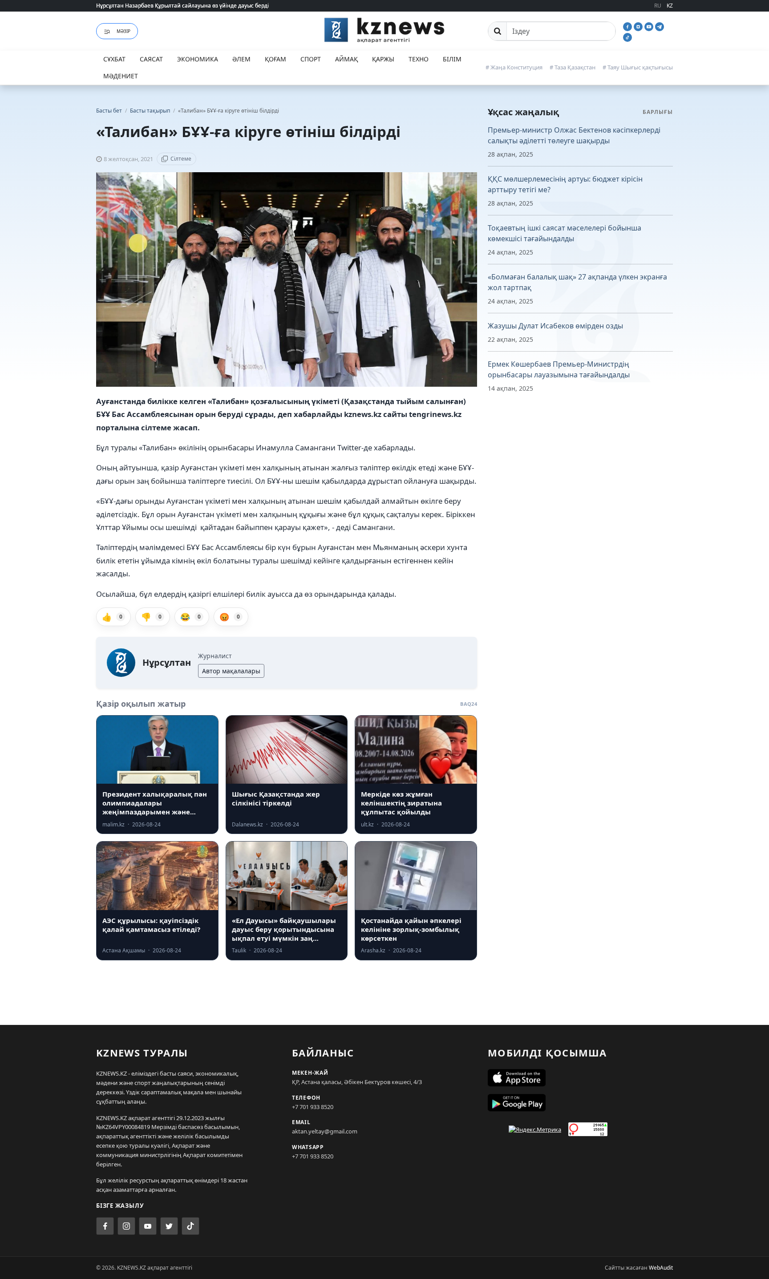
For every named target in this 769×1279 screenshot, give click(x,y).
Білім (452, 59)
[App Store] (580, 1078)
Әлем (241, 59)
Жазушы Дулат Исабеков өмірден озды (555, 326)
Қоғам (275, 59)
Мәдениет (120, 76)
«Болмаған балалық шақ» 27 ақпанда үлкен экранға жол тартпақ (577, 282)
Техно (419, 59)
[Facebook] (628, 26)
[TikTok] (627, 36)
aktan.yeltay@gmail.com (324, 1131)
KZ (670, 5)
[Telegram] (659, 26)
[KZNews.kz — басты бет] (384, 30)
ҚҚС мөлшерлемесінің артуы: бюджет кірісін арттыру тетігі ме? (565, 184)
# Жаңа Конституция (514, 67)
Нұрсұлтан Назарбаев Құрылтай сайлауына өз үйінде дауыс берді (182, 5)
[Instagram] (639, 26)
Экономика (197, 59)
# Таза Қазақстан (572, 67)
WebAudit (661, 1267)
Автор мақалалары (231, 671)
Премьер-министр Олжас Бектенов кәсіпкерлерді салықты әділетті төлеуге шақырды (574, 135)
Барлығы (658, 112)
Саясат (151, 59)
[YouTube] (649, 26)
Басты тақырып (150, 110)
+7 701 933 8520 (312, 1107)
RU (657, 5)
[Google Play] (580, 1103)
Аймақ (346, 59)
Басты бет (109, 110)
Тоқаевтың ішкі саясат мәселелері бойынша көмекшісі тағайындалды (564, 233)
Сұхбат (114, 59)
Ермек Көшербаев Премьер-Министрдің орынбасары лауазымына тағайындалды (559, 369)
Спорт (310, 59)
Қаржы (383, 59)
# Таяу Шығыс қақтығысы (638, 67)
